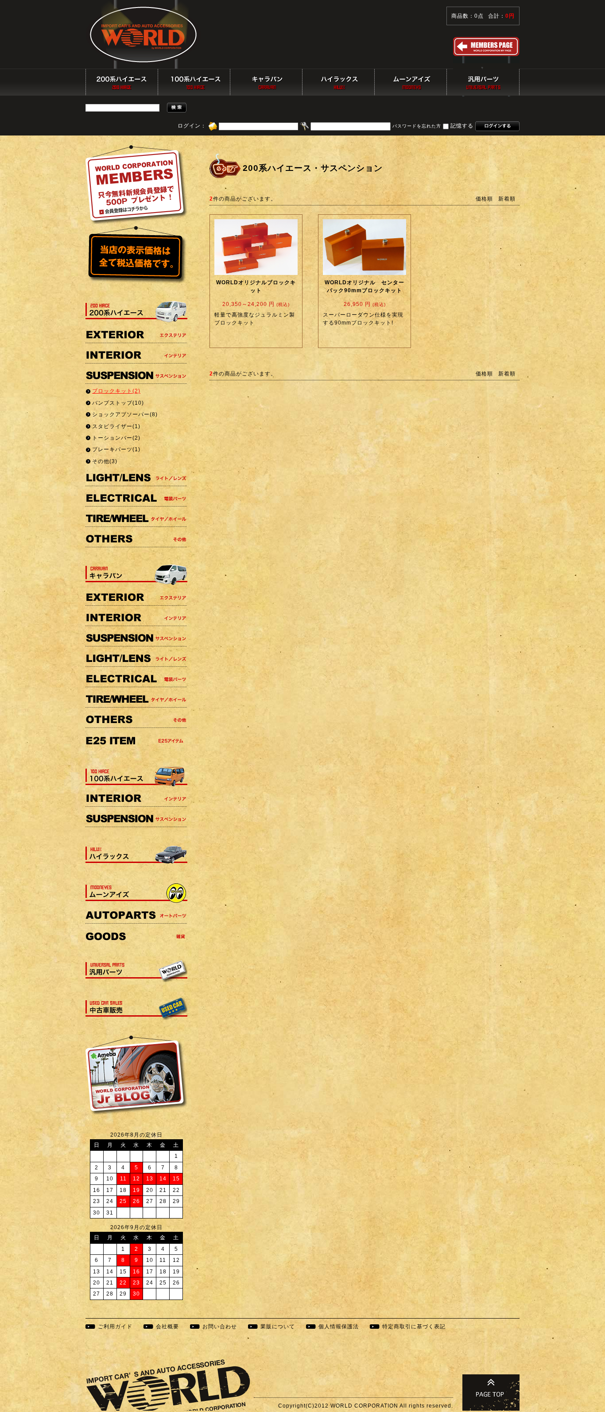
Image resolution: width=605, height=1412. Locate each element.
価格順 (484, 199)
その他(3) (104, 461)
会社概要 (167, 1326)
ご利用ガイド (115, 1326)
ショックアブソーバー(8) (125, 414)
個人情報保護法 (338, 1326)
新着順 (507, 199)
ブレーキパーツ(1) (116, 449)
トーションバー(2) (116, 438)
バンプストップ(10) (118, 403)
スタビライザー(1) (116, 426)
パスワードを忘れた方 (416, 126)
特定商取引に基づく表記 (414, 1326)
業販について (277, 1326)
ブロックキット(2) (116, 391)
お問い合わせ (219, 1326)
